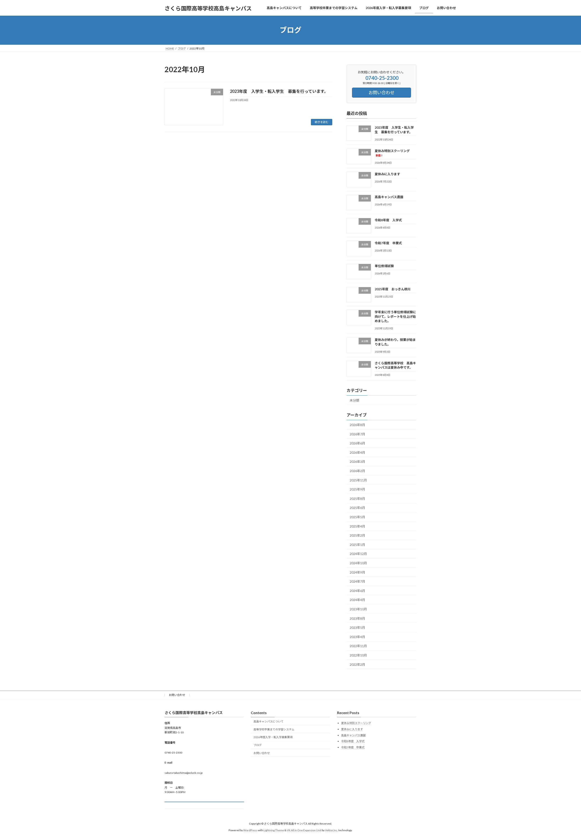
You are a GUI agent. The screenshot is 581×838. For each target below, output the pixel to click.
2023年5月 (357, 627)
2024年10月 (358, 563)
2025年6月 (357, 508)
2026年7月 (357, 434)
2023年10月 (358, 609)
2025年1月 (357, 544)
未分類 (354, 400)
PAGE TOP (564, 808)
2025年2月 (357, 535)
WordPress (250, 830)
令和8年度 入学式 (388, 220)
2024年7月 (357, 581)
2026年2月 (357, 471)
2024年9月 (357, 572)
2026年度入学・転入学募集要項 (273, 737)
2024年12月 (358, 554)
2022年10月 (358, 655)
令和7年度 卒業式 (388, 243)
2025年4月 (357, 526)
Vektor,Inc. (331, 830)
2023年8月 (357, 618)
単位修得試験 (384, 266)
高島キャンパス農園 (389, 197)
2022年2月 (357, 664)
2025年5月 (357, 517)
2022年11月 (358, 646)
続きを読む (321, 122)
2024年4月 (357, 600)
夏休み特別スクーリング (356, 723)
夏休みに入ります (387, 174)
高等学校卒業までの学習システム (274, 729)
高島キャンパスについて (268, 721)
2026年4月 (357, 452)
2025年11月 (358, 480)
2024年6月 (357, 590)
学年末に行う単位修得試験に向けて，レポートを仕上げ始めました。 (395, 316)
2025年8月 (357, 498)
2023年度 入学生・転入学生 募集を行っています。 (279, 91)
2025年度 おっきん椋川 (393, 289)
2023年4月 (357, 636)
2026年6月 (357, 443)
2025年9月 (357, 489)
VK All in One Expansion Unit (304, 830)
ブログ (258, 745)
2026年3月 (357, 461)
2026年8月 (357, 425)
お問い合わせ (177, 695)
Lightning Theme (273, 830)
